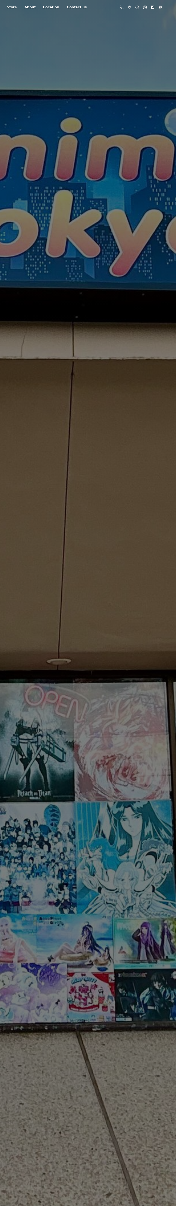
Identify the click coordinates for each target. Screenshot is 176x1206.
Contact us (77, 7)
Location (51, 7)
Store (12, 7)
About (30, 7)
